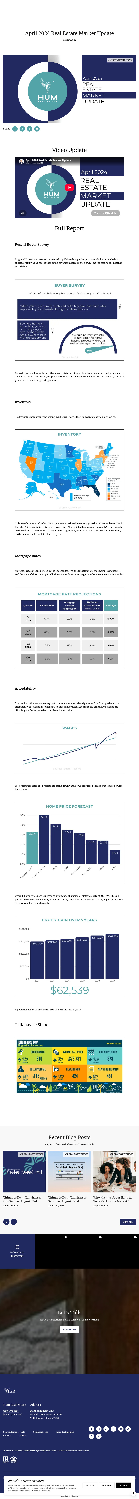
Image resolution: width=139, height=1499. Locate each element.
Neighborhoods (40, 1432)
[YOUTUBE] (121, 1429)
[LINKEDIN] (106, 1429)
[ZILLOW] (99, 1436)
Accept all (124, 1485)
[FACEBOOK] (91, 1429)
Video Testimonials (65, 1432)
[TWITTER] (113, 1429)
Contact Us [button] (69, 1329)
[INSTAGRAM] (99, 1429)
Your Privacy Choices (69, 1496)
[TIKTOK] (128, 1429)
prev (6, 1222)
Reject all (90, 1485)
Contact (7, 1435)
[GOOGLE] (91, 1436)
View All (127, 1222)
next (14, 1222)
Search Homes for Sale (14, 1432)
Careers (22, 1435)
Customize (106, 1485)
